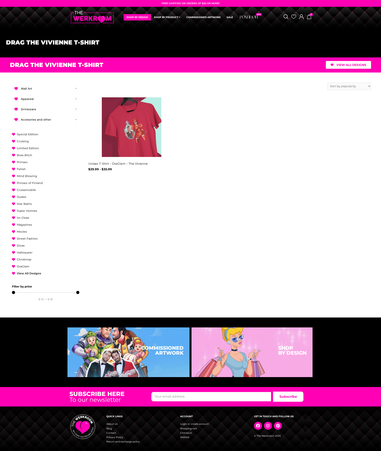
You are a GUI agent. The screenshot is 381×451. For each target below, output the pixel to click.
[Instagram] (268, 426)
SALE (230, 17)
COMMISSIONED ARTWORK (203, 17)
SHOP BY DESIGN (137, 17)
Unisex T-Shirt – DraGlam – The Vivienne (118, 163)
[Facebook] (258, 426)
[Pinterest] (278, 426)
